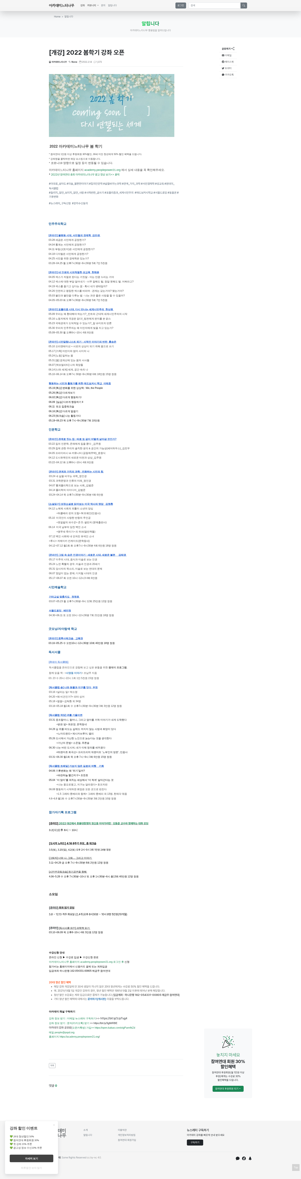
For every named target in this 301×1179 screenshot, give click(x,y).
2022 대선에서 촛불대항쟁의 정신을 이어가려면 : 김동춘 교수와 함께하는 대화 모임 (103, 823)
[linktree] (250, 1158)
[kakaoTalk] (238, 1158)
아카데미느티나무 (59, 62)
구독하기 (195, 1142)
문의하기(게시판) (97, 999)
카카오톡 (229, 74)
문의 (103, 5)
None (74, 62)
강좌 (82, 5)
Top (296, 1167)
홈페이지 (54, 1036)
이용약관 (122, 1130)
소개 (85, 1130)
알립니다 (112, 5)
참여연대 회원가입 (127, 1140)
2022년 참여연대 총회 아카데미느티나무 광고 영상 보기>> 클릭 (85, 174)
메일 (51, 1032)
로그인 (180, 5)
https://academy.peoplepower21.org (79, 1036)
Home (57, 16)
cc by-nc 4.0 (94, 1157)
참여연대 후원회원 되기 (226, 1088)
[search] (243, 5)
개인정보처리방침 (126, 1135)
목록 (52, 1065)
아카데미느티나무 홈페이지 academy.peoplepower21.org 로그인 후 (86, 962)
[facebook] (244, 1158)
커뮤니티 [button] (92, 5)
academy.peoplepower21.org (102, 169)
